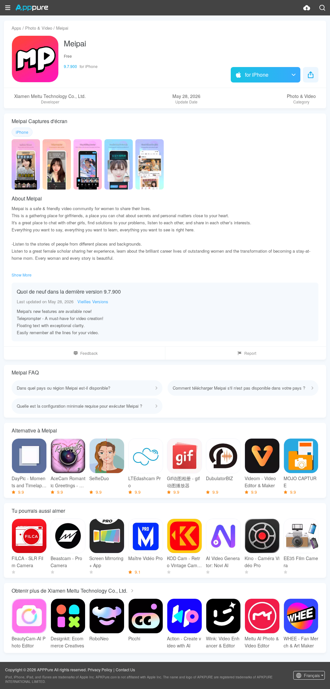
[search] (322, 7)
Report (250, 353)
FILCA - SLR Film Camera (27, 561)
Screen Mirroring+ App (106, 561)
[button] (7, 7)
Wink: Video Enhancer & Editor (222, 642)
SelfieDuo (99, 478)
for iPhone (256, 74)
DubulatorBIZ (219, 478)
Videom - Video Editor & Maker (260, 482)
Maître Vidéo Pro (145, 558)
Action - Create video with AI (184, 642)
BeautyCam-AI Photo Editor (28, 642)
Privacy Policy (100, 669)
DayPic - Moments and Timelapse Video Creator (28, 482)
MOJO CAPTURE (300, 482)
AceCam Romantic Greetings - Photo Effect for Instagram (68, 482)
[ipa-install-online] (307, 7)
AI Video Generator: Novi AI (223, 561)
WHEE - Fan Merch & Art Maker (301, 642)
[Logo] (31, 8)
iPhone (22, 132)
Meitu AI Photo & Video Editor (262, 642)
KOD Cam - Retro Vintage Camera (184, 562)
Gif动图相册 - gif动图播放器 (183, 482)
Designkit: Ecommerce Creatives (67, 642)
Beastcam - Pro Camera (66, 561)
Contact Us (125, 669)
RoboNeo (99, 638)
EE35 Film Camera (301, 561)
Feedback (89, 353)
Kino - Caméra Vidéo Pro (262, 561)
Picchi (134, 638)
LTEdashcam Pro (144, 482)
